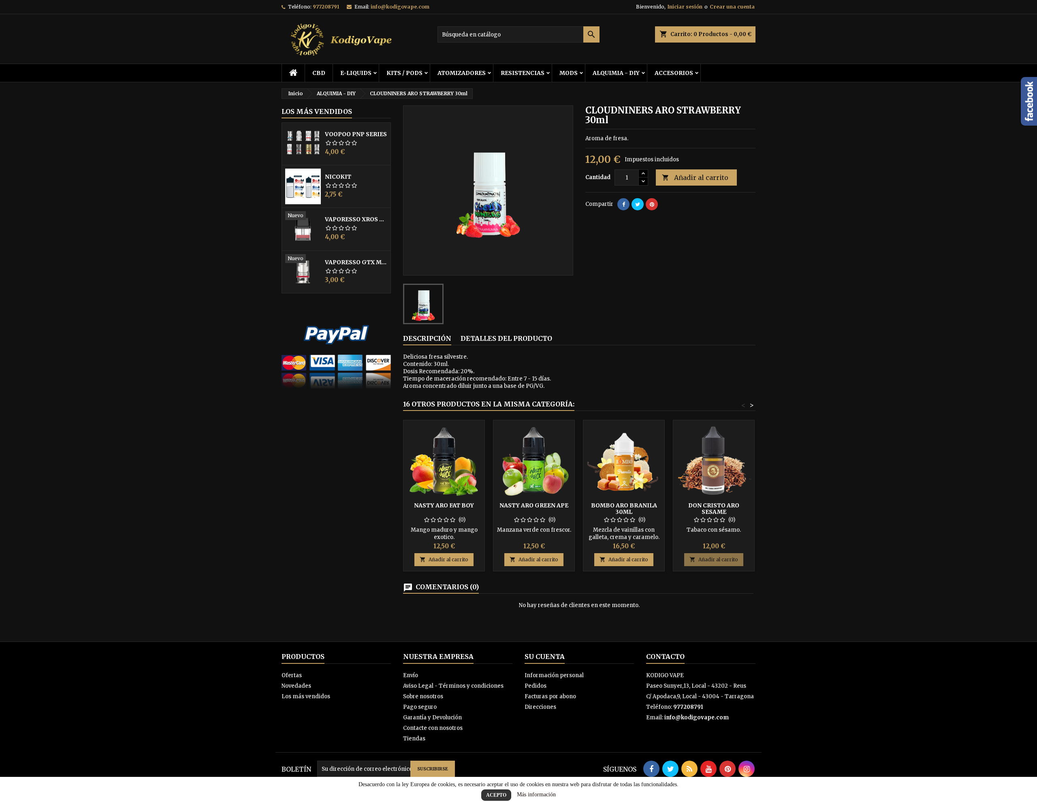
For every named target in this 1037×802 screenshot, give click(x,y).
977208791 (326, 7)
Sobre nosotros (423, 696)
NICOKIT (338, 176)
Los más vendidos (317, 111)
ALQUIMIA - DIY (616, 73)
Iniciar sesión (685, 7)
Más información (536, 794)
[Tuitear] (638, 204)
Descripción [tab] (427, 338)
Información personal (554, 675)
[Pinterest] (652, 204)
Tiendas (414, 738)
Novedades (296, 685)
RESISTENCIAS (522, 73)
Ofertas (292, 675)
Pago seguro (420, 707)
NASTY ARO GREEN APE (533, 505)
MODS (568, 73)
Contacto (665, 656)
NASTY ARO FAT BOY (444, 505)
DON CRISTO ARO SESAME (713, 508)
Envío (410, 675)
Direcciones (540, 707)
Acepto (496, 795)
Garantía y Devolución (432, 717)
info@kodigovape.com (400, 7)
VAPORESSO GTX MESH (356, 262)
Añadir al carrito (695, 177)
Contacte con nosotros (433, 728)
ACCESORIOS (674, 73)
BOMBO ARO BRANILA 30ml (624, 508)
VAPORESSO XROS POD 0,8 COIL (356, 219)
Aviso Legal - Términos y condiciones (453, 685)
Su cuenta (545, 656)
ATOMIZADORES (461, 73)
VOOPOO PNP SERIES (356, 134)
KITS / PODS (404, 73)
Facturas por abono (550, 696)
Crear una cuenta (732, 7)
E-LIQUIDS (355, 73)
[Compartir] (623, 204)
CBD (318, 73)
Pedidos (535, 685)
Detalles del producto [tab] (506, 338)
